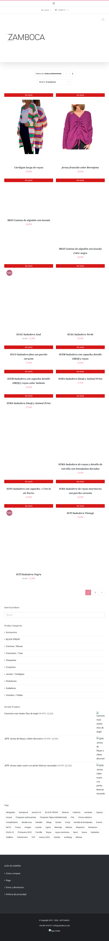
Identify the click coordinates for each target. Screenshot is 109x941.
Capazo (99, 812)
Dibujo (49, 822)
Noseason (92, 827)
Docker (58, 822)
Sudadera (95, 832)
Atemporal (23, 812)
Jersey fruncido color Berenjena (80, 167)
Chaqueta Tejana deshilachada (53, 817)
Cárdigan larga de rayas (28, 167)
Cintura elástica (85, 817)
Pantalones (11, 681)
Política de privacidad (16, 894)
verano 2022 (44, 837)
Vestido (57, 837)
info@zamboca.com (62, 926)
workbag (68, 837)
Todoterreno (22, 837)
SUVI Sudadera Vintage (80, 513)
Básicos (65, 812)
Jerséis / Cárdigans (15, 674)
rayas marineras (62, 832)
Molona (69, 827)
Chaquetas (11, 660)
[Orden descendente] (72, 74)
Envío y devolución (15, 887)
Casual (9, 817)
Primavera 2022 (25, 832)
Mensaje (58, 827)
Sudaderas (11, 688)
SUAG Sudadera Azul (28, 334)
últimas (79, 837)
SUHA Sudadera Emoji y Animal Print (80, 378)
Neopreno (80, 827)
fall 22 (8, 827)
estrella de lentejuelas (83, 822)
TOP (33, 837)
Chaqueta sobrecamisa (26, 817)
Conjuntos (11, 667)
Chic (72, 817)
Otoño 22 (10, 832)
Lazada (38, 827)
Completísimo (12, 822)
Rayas (48, 832)
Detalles (38, 822)
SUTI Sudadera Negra (28, 574)
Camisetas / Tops (14, 653)
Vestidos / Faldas (14, 695)
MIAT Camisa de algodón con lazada (28, 220)
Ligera (48, 827)
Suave (84, 832)
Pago (8, 880)
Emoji (67, 822)
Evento (99, 822)
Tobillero (9, 837)
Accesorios (11, 632)
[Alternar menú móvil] (103, 19)
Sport (75, 832)
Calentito (76, 812)
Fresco (18, 827)
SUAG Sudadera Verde (80, 334)
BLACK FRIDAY (13, 639)
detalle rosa (27, 822)
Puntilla (38, 832)
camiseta (88, 812)
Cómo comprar (13, 873)
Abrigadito (10, 812)
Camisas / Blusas (14, 646)
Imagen (28, 827)
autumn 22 (36, 812)
